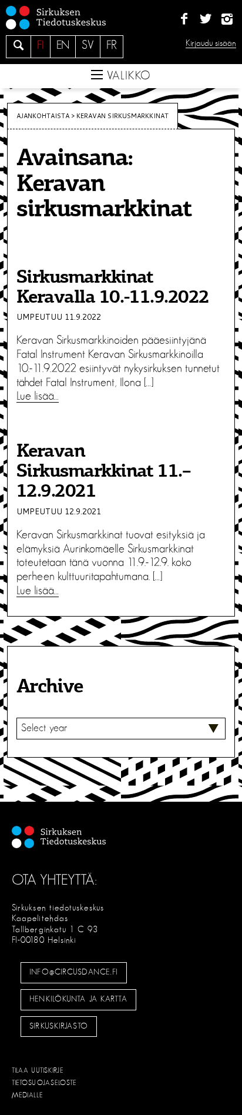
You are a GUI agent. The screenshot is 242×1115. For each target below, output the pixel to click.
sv (88, 45)
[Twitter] (205, 19)
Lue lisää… (37, 396)
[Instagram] (227, 19)
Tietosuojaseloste (44, 1082)
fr (111, 45)
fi (40, 45)
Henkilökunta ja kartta (78, 999)
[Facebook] (184, 19)
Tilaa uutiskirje (38, 1070)
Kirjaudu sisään (211, 43)
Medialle (27, 1095)
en (62, 45)
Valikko (127, 76)
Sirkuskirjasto (58, 1026)
